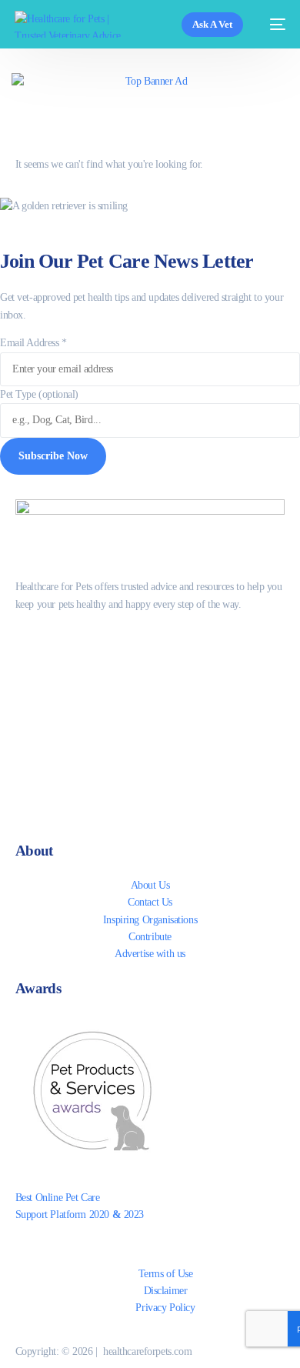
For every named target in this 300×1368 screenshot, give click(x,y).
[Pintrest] (150, 768)
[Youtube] (150, 801)
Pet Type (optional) (39, 394)
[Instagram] (150, 703)
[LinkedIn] (150, 736)
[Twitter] (150, 670)
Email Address (33, 343)
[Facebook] (150, 637)
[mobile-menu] (271, 24)
